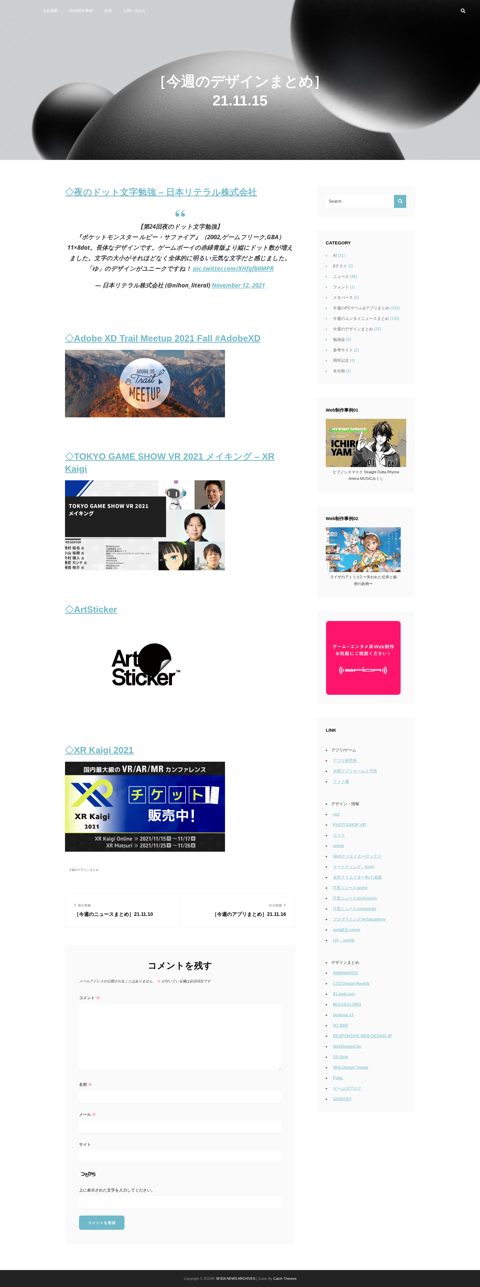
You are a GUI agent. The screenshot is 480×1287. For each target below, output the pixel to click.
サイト (85, 1144)
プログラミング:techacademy (359, 919)
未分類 (339, 371)
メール (87, 1114)
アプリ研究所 (345, 760)
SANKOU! (342, 1099)
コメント (89, 998)
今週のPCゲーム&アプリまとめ (361, 308)
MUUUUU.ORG (347, 1004)
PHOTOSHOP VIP (349, 825)
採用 (108, 10)
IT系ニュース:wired (350, 888)
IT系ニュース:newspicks (354, 909)
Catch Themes (284, 1279)
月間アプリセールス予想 (355, 771)
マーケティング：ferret (353, 867)
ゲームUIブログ (347, 1088)
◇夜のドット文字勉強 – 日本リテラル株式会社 (161, 192)
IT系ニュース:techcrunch (355, 898)
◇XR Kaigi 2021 (99, 750)
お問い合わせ (134, 10)
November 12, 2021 (238, 285)
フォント (341, 287)
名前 (85, 1084)
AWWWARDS (345, 973)
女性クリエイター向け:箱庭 (357, 877)
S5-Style (340, 1057)
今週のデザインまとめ (84, 870)
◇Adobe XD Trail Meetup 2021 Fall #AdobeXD (162, 338)
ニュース (341, 276)
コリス (339, 835)
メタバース (343, 297)
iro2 (336, 814)
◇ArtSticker (91, 609)
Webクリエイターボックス (357, 856)
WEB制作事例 (81, 10)
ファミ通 (341, 781)
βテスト (340, 266)
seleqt (338, 846)
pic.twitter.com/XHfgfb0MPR (233, 268)
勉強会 (339, 339)
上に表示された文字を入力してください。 (117, 1190)
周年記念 (341, 360)
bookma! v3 (343, 1015)
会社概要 (50, 10)
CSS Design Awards (351, 983)
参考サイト (343, 350)
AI (335, 255)
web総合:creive (346, 930)
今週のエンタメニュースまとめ (361, 318)
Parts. (338, 1078)
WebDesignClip (347, 1046)
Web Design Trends (350, 1067)
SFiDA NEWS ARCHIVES (235, 1279)
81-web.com (344, 994)
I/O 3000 (340, 1025)
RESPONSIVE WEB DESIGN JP (362, 1036)
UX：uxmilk (343, 940)
